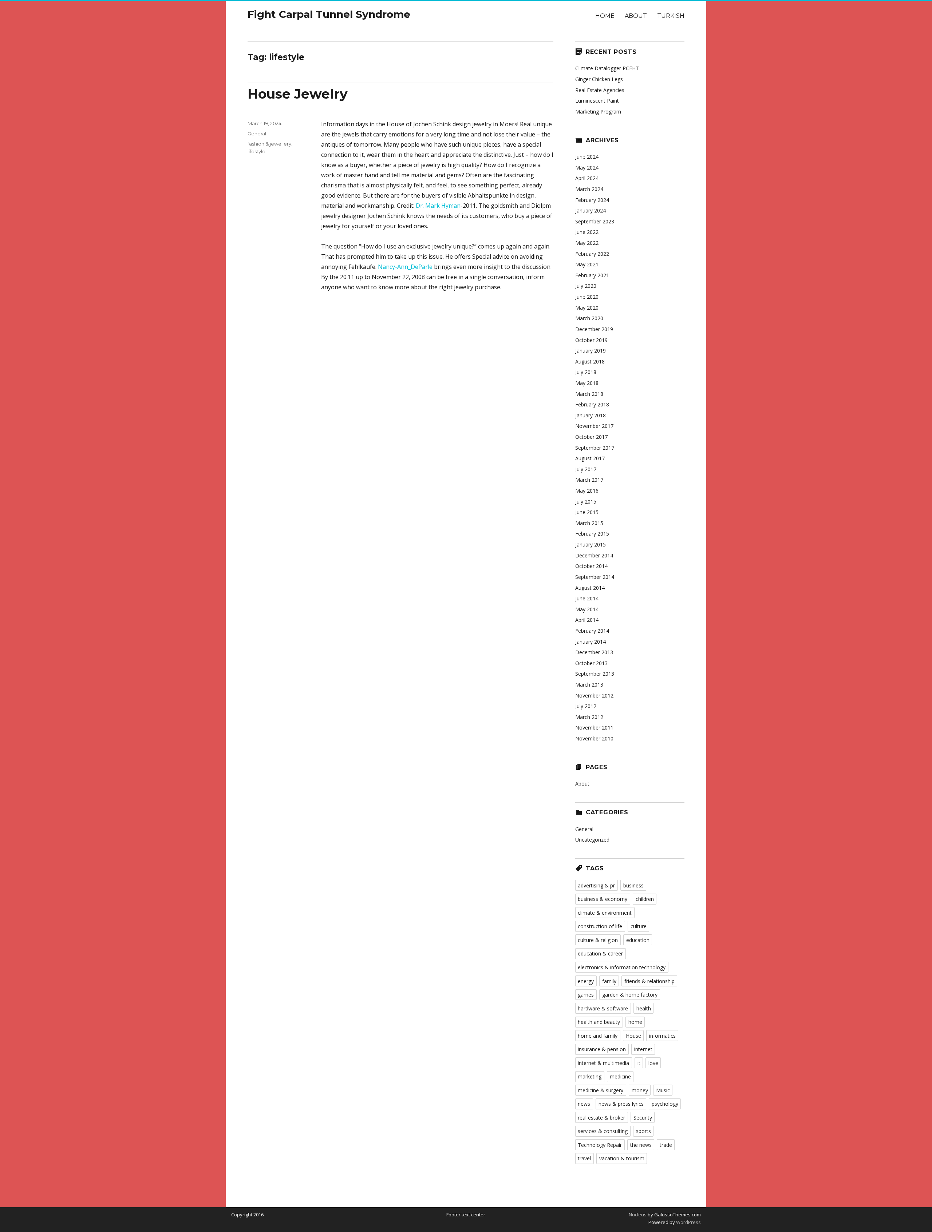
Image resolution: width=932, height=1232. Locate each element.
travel (584, 1158)
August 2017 (590, 458)
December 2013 (594, 652)
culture (639, 926)
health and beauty (599, 1021)
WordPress (688, 1222)
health (643, 1008)
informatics (662, 1035)
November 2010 (594, 738)
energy (586, 981)
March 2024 (589, 189)
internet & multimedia (603, 1063)
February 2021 (592, 275)
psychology (665, 1103)
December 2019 (594, 329)
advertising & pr (596, 885)
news (584, 1103)
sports (643, 1131)
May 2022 (587, 242)
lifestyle (256, 151)
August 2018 (590, 361)
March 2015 (589, 523)
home (635, 1021)
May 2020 (587, 307)
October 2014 (591, 566)
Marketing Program (598, 111)
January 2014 (590, 641)
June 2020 (587, 296)
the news (641, 1144)
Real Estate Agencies (599, 90)
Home (605, 15)
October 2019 (591, 340)
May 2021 (587, 264)
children (645, 898)
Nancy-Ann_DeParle (405, 267)
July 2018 (585, 372)
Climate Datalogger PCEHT (607, 68)
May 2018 (587, 382)
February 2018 (592, 404)
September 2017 (594, 447)
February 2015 (592, 533)
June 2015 (587, 512)
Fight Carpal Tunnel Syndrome (329, 14)
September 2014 (594, 576)
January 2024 (590, 210)
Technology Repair (600, 1144)
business (633, 885)
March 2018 (589, 393)
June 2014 (587, 598)
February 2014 (592, 630)
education (637, 940)
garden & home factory (629, 994)
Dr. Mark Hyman (438, 206)
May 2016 (587, 490)
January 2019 (590, 350)
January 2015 (590, 544)
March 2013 (589, 684)
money (640, 1090)
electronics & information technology (622, 967)
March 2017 (589, 479)
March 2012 (589, 717)
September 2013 (594, 673)
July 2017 (585, 469)
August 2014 (590, 587)
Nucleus (638, 1214)
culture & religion (598, 940)
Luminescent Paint (597, 100)
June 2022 (587, 231)
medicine (620, 1076)
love (653, 1063)
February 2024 (592, 199)
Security (642, 1117)
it (638, 1063)
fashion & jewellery (269, 144)
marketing (589, 1076)
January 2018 (590, 415)
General (257, 133)
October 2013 (591, 663)
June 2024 (587, 156)
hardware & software (603, 1008)
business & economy (602, 898)
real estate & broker (601, 1117)
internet (643, 1049)
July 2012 (585, 706)
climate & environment (605, 912)
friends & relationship (649, 981)
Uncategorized (592, 839)
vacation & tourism (621, 1158)
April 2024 (587, 178)
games (586, 994)
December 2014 (594, 555)
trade (666, 1144)
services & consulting (603, 1131)
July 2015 (585, 501)
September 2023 (594, 221)
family (609, 981)
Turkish (670, 15)
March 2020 (589, 318)
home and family (597, 1035)
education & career (600, 953)
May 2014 (587, 609)
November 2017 (594, 425)
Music (663, 1090)
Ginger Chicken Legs (599, 79)
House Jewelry (298, 94)
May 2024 (587, 167)
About (636, 15)
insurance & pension (602, 1049)
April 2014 (587, 619)
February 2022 (592, 253)
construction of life (600, 926)
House (633, 1035)
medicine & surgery (600, 1090)
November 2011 (594, 727)
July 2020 (585, 285)
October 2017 (591, 436)
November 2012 (594, 695)
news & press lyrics (621, 1103)
